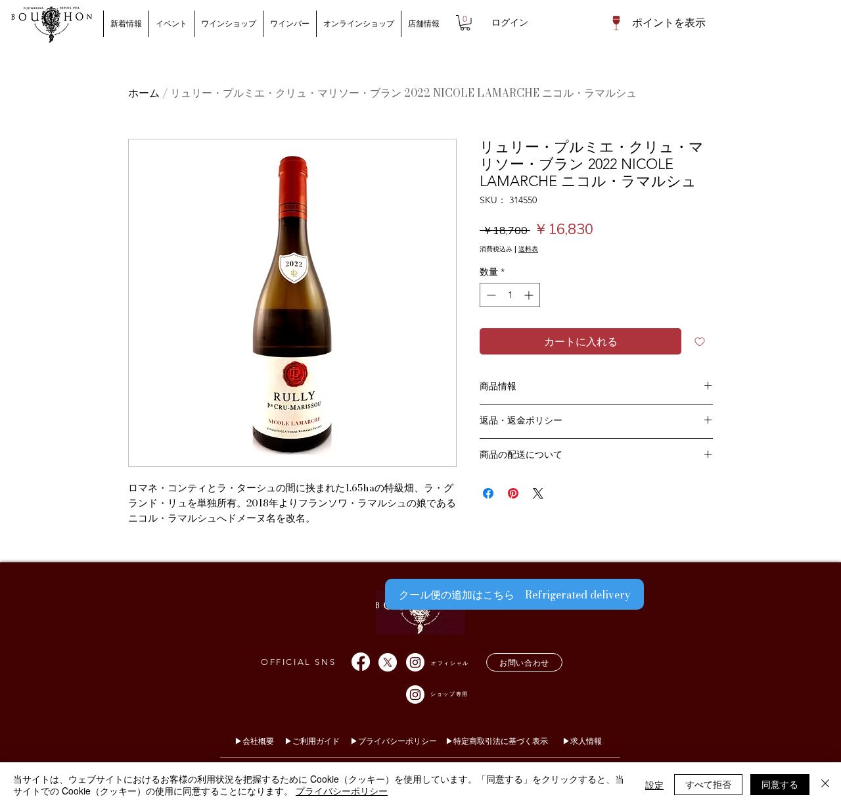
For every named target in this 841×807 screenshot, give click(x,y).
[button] (465, 23)
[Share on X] (538, 493)
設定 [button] (654, 784)
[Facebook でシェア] (488, 493)
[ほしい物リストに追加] (700, 341)
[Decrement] (490, 294)
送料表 (528, 249)
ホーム (144, 93)
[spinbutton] (510, 294)
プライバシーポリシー (342, 790)
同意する (779, 784)
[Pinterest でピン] (513, 493)
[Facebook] (361, 661)
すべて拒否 (708, 784)
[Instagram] (415, 662)
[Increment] (530, 294)
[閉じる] (825, 784)
